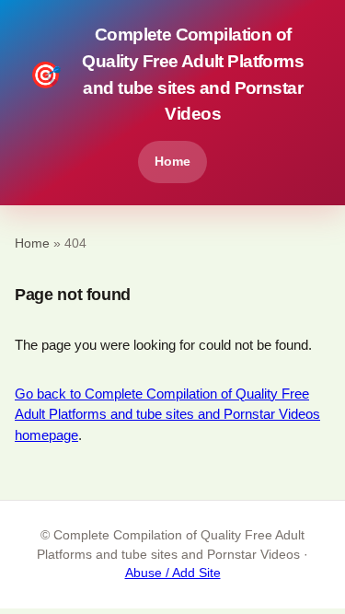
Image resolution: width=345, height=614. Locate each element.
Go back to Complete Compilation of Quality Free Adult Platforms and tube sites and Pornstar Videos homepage (167, 414)
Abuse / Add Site (173, 573)
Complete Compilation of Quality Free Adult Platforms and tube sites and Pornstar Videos (166, 74)
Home (172, 161)
